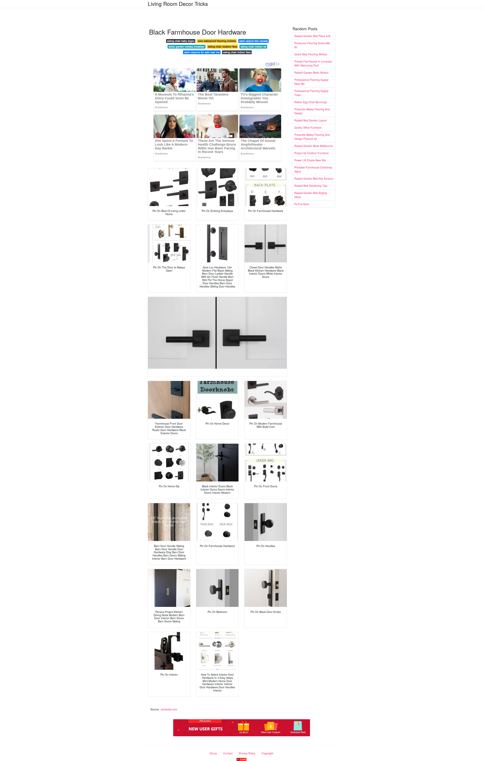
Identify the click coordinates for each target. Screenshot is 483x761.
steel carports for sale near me (202, 52)
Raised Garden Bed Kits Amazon (314, 178)
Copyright (267, 753)
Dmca (213, 753)
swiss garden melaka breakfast (186, 46)
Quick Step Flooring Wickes (310, 54)
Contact (227, 753)
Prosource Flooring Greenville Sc (312, 45)
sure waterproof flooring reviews (217, 41)
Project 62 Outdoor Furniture (311, 153)
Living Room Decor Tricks (178, 3)
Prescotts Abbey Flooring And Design (312, 111)
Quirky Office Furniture (307, 127)
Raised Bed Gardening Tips (310, 186)
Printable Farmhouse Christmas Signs (313, 169)
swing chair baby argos (180, 41)
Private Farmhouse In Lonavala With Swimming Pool (313, 63)
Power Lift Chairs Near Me (310, 160)
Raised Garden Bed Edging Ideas (310, 195)
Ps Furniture (301, 204)
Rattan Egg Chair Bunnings (310, 102)
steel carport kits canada (253, 41)
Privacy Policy (247, 753)
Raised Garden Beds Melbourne (313, 146)
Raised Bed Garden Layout (310, 120)
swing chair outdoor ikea (222, 46)
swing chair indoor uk (253, 46)
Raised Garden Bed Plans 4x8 (312, 36)
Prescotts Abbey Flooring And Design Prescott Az (312, 137)
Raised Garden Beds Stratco (311, 72)
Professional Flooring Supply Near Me (311, 82)
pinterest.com (169, 709)
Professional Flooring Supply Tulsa (311, 93)
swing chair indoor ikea (237, 52)
